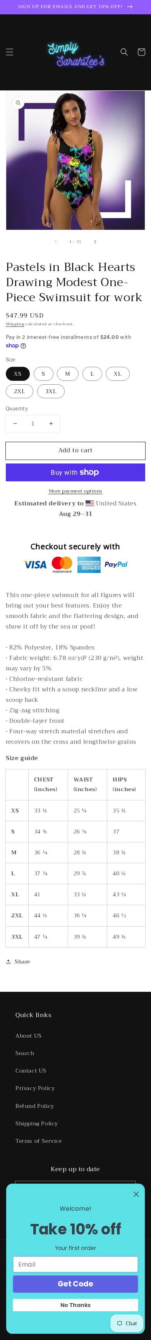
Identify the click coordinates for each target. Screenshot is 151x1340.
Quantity (17, 409)
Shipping (15, 324)
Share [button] (22, 961)
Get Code (75, 1284)
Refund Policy (34, 1106)
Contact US (30, 1070)
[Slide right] (94, 241)
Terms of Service (38, 1141)
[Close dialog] (136, 1194)
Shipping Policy (36, 1123)
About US (28, 1035)
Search (24, 1053)
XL (118, 373)
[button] (9, 52)
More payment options (76, 491)
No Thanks (75, 1305)
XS (18, 373)
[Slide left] (56, 241)
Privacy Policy (35, 1088)
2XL (19, 391)
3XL (51, 391)
